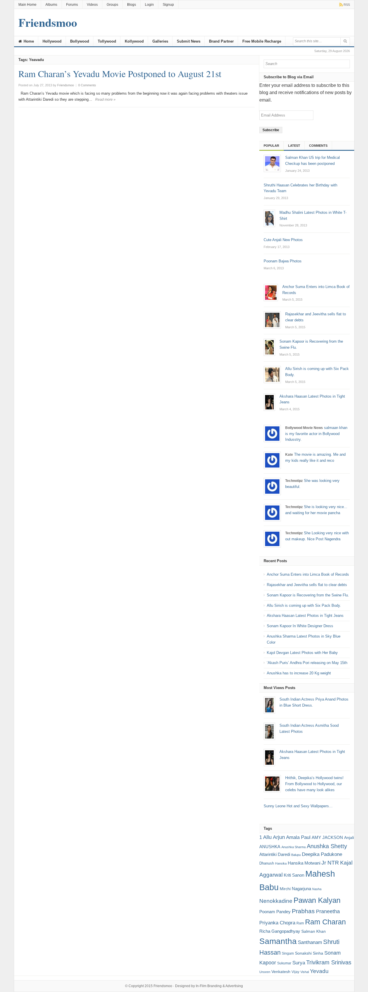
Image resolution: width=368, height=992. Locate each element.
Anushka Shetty (327, 846)
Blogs (131, 5)
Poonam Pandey (275, 911)
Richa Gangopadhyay (279, 931)
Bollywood (79, 41)
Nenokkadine (275, 901)
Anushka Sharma (293, 847)
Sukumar (284, 963)
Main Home (27, 5)
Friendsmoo (163, 986)
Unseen (264, 972)
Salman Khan (313, 931)
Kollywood (134, 41)
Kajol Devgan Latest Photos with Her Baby (302, 652)
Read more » (105, 100)
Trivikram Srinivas (328, 962)
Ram (300, 923)
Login (149, 5)
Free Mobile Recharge (261, 41)
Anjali (349, 837)
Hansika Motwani (304, 863)
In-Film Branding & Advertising (219, 986)
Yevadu (319, 971)
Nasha (316, 889)
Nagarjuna (301, 888)
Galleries (160, 41)
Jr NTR (330, 863)
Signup (168, 5)
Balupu (296, 854)
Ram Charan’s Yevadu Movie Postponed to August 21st (119, 73)
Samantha (278, 941)
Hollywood (52, 41)
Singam (288, 953)
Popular (271, 145)
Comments (318, 145)
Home (28, 41)
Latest (294, 145)
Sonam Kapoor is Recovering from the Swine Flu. (308, 595)
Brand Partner (221, 41)
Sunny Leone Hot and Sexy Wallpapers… (298, 806)
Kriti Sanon (294, 875)
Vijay (295, 972)
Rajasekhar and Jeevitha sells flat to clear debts (307, 585)
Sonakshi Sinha (309, 953)
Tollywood (107, 41)
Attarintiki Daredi (274, 854)
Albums (51, 5)
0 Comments (87, 85)
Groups (112, 5)
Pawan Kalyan (317, 900)
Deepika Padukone (322, 854)
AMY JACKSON (327, 837)
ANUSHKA (269, 846)
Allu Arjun (274, 837)
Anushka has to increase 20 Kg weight (299, 673)
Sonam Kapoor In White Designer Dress (300, 626)
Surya (298, 963)
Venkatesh (280, 971)
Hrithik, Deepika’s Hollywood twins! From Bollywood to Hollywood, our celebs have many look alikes (314, 784)
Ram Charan (325, 922)
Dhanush (266, 863)
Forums (72, 5)
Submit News (188, 41)
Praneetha (328, 911)
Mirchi (285, 888)
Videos (92, 5)
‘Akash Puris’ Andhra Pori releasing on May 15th (307, 663)
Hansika (281, 863)
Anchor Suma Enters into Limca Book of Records (308, 574)
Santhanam (310, 942)
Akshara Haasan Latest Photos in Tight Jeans (305, 615)
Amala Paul (298, 837)
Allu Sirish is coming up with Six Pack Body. (304, 605)
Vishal (304, 972)
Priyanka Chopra (277, 923)
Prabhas (303, 911)
